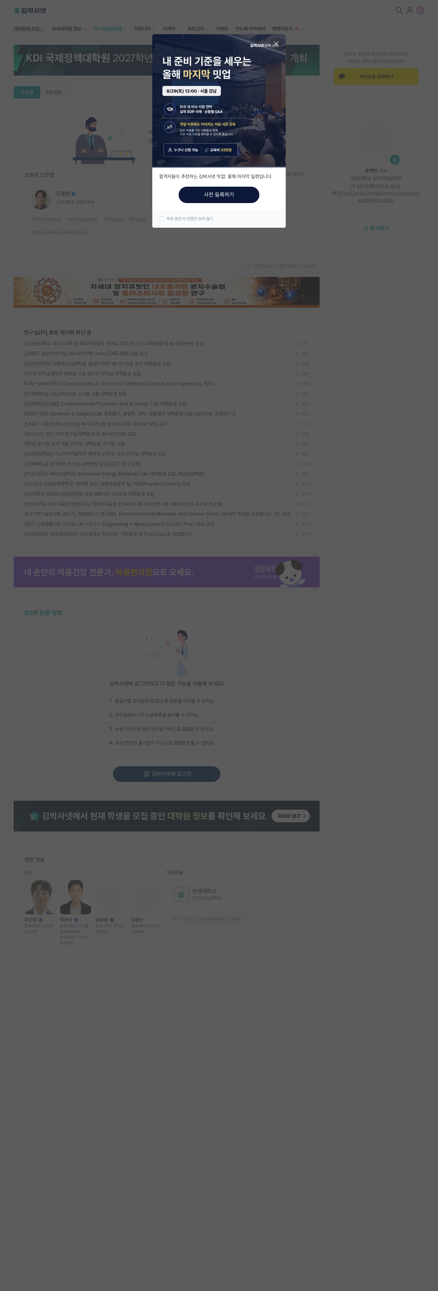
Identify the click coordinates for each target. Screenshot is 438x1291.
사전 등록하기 (219, 194)
